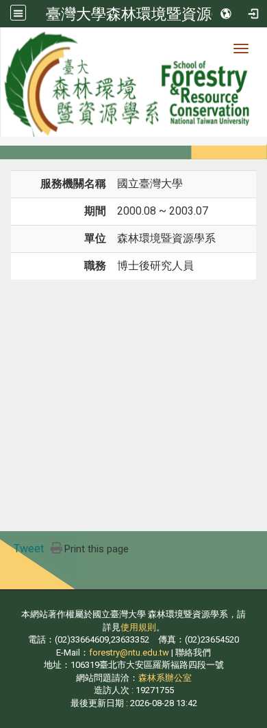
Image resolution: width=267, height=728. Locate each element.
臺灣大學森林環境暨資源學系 (144, 14)
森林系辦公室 (165, 678)
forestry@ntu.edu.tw (129, 652)
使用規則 (138, 627)
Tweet (29, 548)
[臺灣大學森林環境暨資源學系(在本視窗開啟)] (133, 82)
